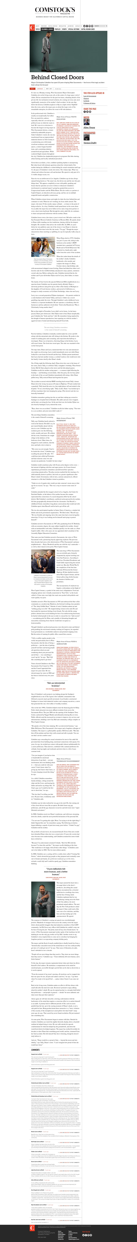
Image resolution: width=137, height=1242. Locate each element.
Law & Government (90, 96)
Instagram (89, 26)
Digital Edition (52, 26)
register (66, 1055)
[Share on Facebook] (85, 112)
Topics (38, 29)
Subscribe (44, 26)
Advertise (71, 26)
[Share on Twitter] (87, 112)
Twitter (84, 26)
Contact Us (78, 26)
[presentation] (32, 27)
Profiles (57, 29)
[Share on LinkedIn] (90, 112)
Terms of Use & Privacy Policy (44, 1227)
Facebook (87, 26)
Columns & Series (47, 29)
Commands (1, 1241)
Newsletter (62, 26)
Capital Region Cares (88, 29)
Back (32, 88)
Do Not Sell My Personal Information (57, 1227)
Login (60, 1055)
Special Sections (73, 29)
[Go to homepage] (55, 12)
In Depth (86, 101)
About (37, 26)
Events (64, 29)
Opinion (86, 98)
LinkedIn (92, 26)
